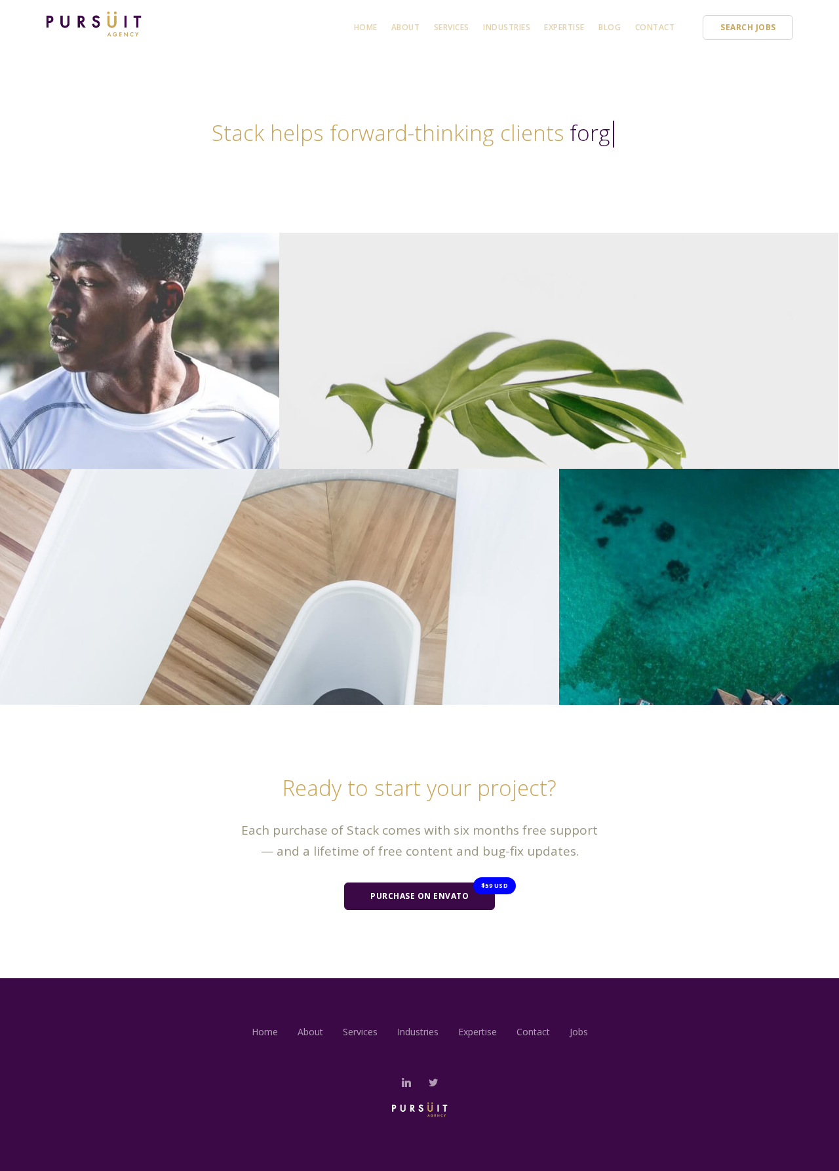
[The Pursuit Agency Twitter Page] (433, 1083)
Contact (655, 27)
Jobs (579, 1031)
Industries (506, 27)
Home (366, 27)
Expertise (564, 27)
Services (451, 27)
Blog (609, 27)
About (405, 27)
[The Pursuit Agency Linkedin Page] (406, 1083)
